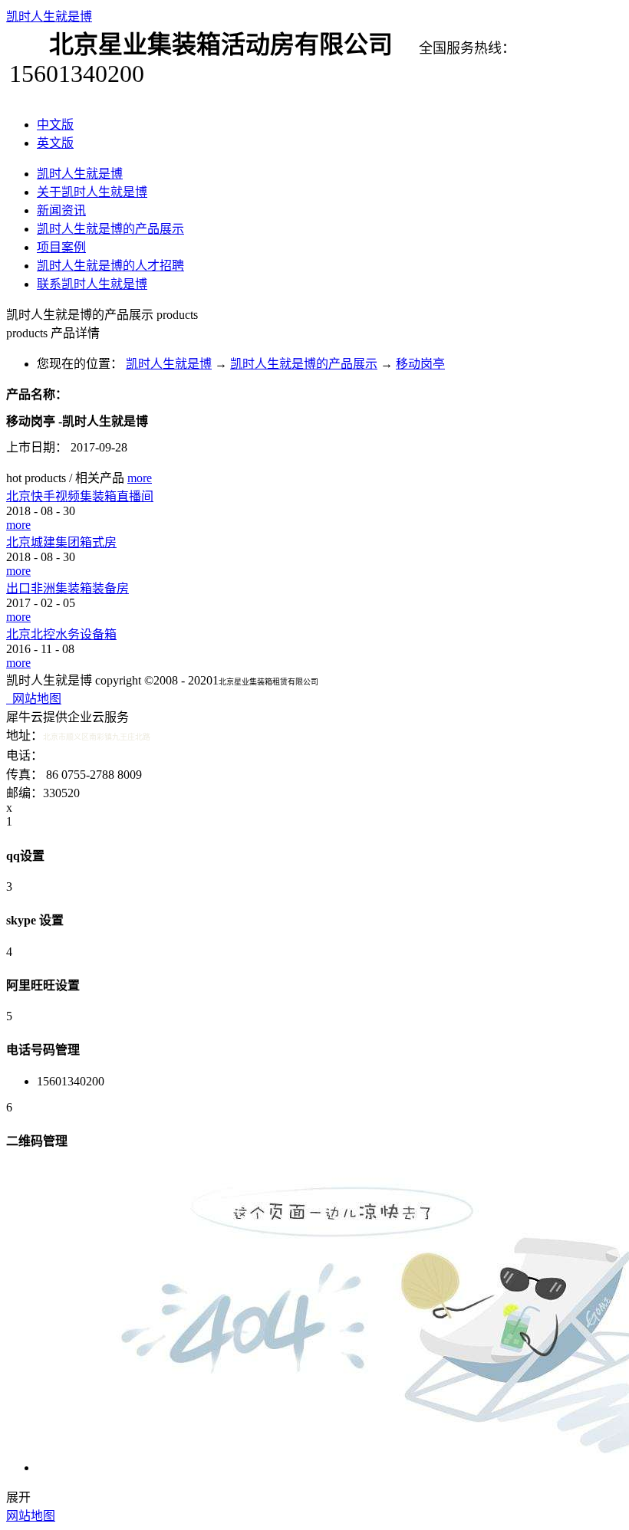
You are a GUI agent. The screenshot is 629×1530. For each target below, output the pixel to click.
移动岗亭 (420, 363)
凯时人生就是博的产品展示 (303, 363)
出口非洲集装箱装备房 (67, 588)
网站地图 (33, 698)
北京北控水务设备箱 (61, 634)
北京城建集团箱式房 (61, 542)
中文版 (55, 124)
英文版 (55, 142)
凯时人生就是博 (49, 16)
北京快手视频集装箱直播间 (79, 496)
